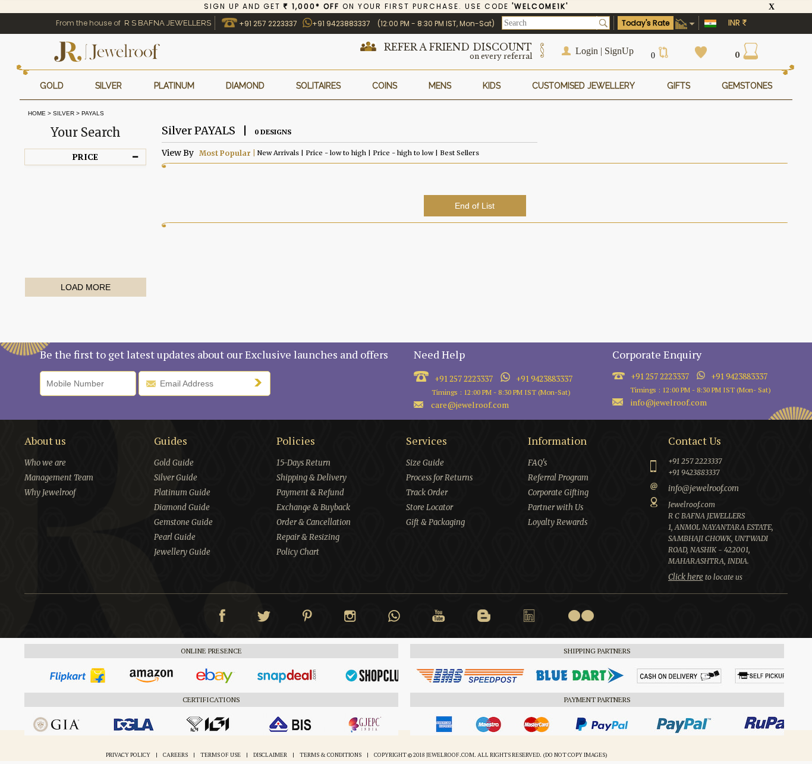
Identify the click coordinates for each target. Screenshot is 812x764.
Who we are (45, 463)
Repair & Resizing (307, 537)
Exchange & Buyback (313, 507)
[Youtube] (438, 618)
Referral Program (558, 478)
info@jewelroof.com (669, 402)
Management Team (58, 478)
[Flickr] (581, 615)
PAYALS (92, 114)
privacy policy (128, 755)
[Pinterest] (307, 618)
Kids (492, 85)
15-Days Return (303, 463)
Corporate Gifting (558, 493)
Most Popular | (226, 153)
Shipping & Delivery (311, 478)
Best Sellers (458, 152)
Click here (685, 577)
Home (35, 114)
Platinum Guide (182, 493)
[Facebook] (222, 618)
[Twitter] (263, 618)
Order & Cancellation (313, 522)
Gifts (678, 85)
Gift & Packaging (435, 522)
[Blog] (483, 618)
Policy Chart (297, 552)
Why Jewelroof (49, 493)
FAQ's (537, 463)
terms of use (220, 755)
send (261, 382)
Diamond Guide (182, 507)
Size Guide (425, 463)
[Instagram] (350, 618)
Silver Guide (175, 478)
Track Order (427, 493)
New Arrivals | (280, 152)
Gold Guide (174, 463)
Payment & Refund (310, 493)
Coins (384, 85)
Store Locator (429, 507)
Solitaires (318, 85)
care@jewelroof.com (470, 404)
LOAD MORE (86, 287)
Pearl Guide (175, 537)
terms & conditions (330, 755)
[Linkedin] (529, 618)
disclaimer (270, 755)
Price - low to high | (337, 152)
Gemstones (747, 85)
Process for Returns (439, 478)
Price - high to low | (404, 152)
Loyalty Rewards (557, 522)
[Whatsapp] (394, 618)
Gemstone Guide (183, 522)
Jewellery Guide (182, 552)
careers (175, 755)
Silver (63, 114)
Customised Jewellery (583, 85)
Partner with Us (555, 507)
